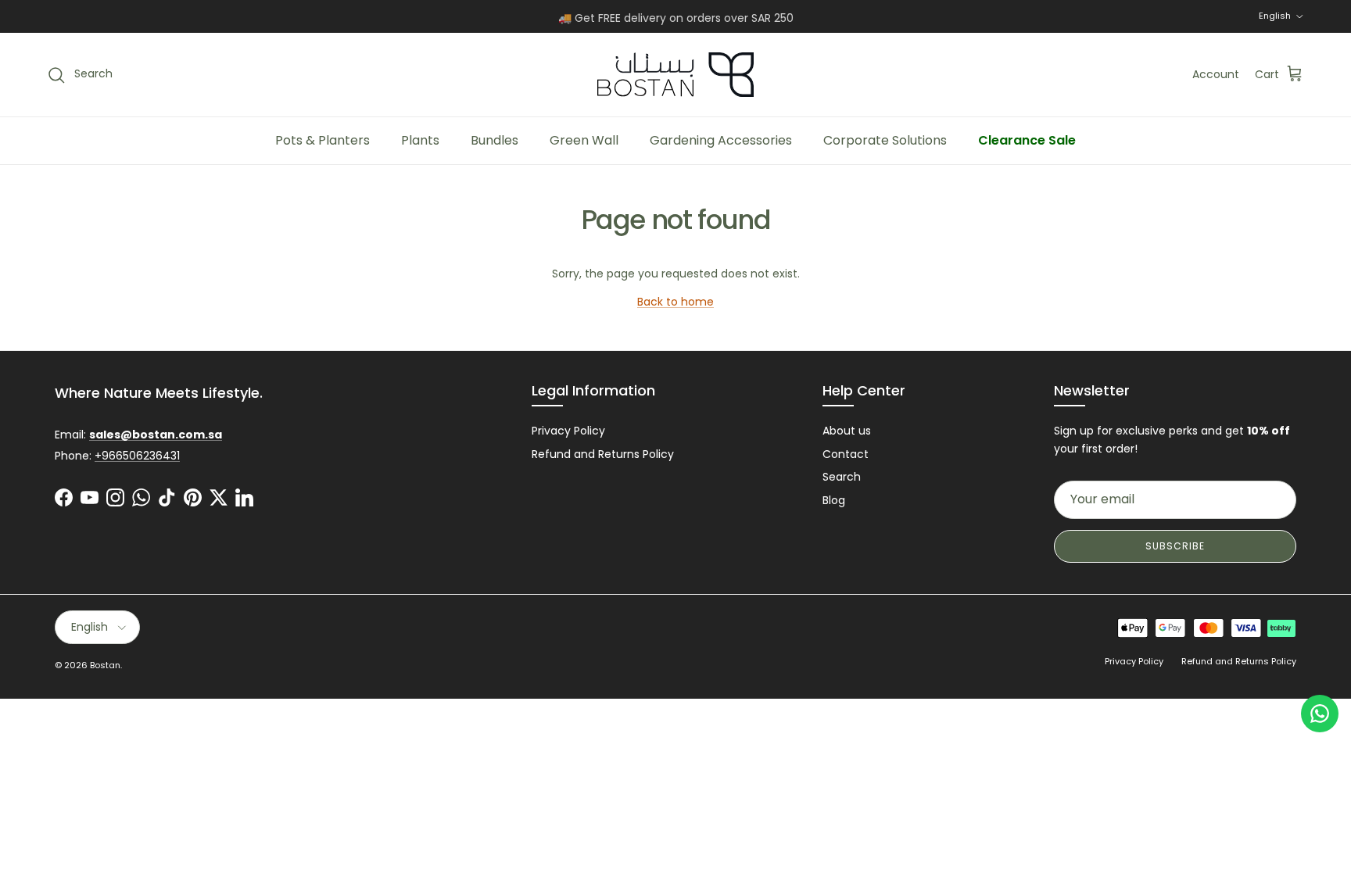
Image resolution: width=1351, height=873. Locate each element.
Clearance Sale (1027, 140)
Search (841, 477)
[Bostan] (675, 74)
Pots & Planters (322, 140)
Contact (845, 454)
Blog (833, 500)
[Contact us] (1319, 713)
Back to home (675, 301)
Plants (420, 140)
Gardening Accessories (721, 140)
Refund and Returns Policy (603, 454)
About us (846, 430)
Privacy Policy (568, 430)
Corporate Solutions (885, 140)
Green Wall (584, 140)
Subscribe (1175, 546)
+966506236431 (137, 455)
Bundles (494, 140)
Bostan (105, 665)
